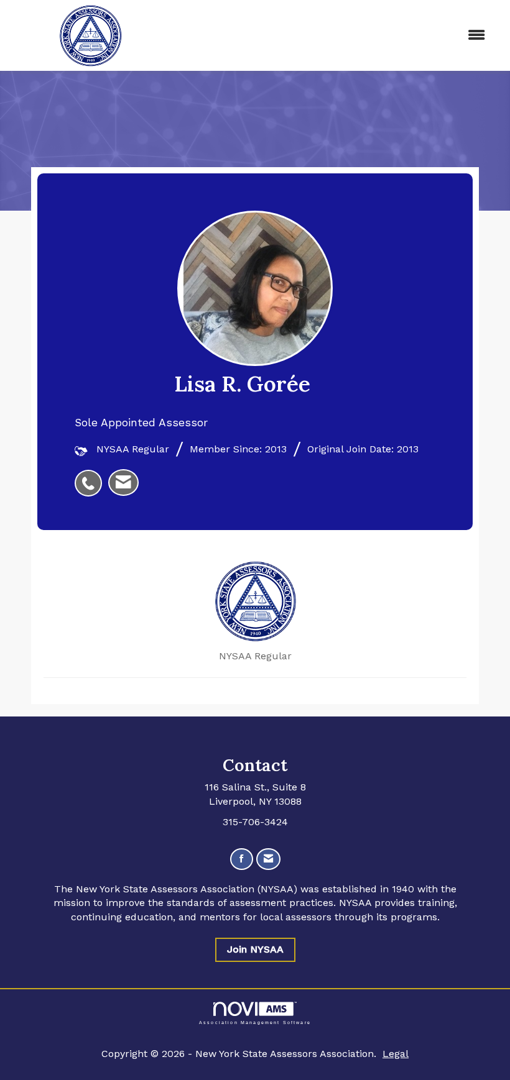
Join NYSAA (255, 949)
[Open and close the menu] (334, 35)
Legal (395, 1053)
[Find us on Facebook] (241, 859)
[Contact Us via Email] (268, 859)
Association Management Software (255, 1022)
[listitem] (91, 477)
